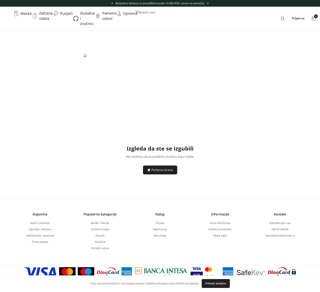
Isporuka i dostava (40, 229)
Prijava (160, 223)
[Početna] (7, 13)
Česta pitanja (40, 242)
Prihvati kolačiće (215, 283)
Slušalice (100, 242)
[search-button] (282, 18)
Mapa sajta (220, 235)
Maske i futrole (100, 223)
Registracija (160, 229)
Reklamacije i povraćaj (40, 235)
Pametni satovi (100, 248)
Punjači (100, 235)
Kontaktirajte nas (280, 223)
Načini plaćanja (40, 223)
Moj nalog (160, 235)
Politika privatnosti (220, 229)
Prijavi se (298, 18)
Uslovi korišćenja (220, 223)
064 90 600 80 (280, 229)
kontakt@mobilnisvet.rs (280, 235)
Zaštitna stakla (100, 229)
